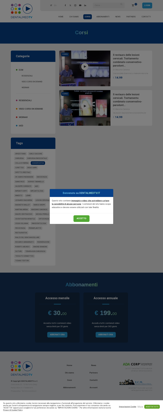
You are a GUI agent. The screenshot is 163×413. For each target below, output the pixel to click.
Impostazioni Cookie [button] (127, 406)
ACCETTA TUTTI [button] (152, 407)
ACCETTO (81, 218)
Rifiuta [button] (140, 406)
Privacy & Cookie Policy (12, 410)
